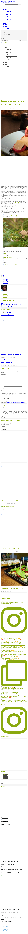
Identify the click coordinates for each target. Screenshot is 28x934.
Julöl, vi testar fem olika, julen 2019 (9, 501)
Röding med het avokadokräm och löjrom (11, 509)
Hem (4, 8)
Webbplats (3, 390)
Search (2, 3)
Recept (5, 9)
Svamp (4, 275)
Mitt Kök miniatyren (6, 363)
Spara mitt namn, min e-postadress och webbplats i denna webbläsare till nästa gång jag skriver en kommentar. (13, 395)
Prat (4, 23)
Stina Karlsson (21, 108)
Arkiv (2, 783)
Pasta (16, 917)
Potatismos (20, 917)
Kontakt (5, 26)
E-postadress (4, 388)
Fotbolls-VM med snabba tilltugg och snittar (12, 588)
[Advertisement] (14, 82)
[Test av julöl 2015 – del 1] (7, 312)
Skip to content (12, 1)
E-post (2, 426)
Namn (2, 385)
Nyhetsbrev (6, 28)
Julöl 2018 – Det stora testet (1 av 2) (10, 549)
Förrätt (8, 11)
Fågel (7, 16)
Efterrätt (9, 21)
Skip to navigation (5, 1)
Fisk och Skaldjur (11, 18)
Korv (4, 917)
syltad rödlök (16, 202)
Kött (7, 13)
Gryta (2, 917)
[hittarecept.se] (4, 818)
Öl (3, 919)
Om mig (5, 25)
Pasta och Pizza (10, 14)
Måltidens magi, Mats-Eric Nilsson (11, 354)
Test (2, 919)
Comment (8, 276)
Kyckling (7, 917)
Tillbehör (8, 19)
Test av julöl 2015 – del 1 (7, 315)
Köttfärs (13, 917)
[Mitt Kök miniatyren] (7, 359)
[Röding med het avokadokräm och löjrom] (7, 506)
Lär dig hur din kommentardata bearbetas (15, 402)
